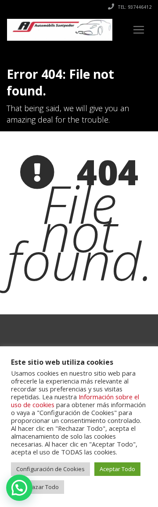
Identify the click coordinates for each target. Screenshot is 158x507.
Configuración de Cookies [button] (50, 469)
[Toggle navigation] (138, 30)
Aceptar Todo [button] (117, 469)
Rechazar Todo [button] (38, 487)
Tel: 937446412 (133, 7)
